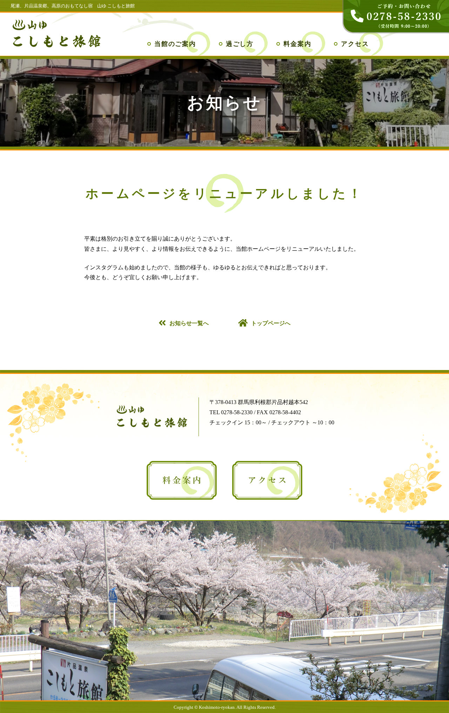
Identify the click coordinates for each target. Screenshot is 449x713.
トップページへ (270, 323)
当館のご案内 (175, 43)
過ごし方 (240, 43)
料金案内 (297, 43)
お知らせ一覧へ (189, 323)
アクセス (355, 43)
